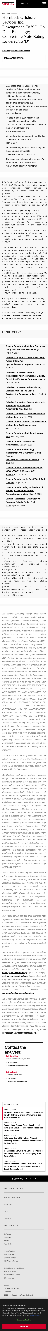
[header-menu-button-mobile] (44, 4)
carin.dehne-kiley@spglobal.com (18, 1065)
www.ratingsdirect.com (17, 976)
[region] (24, 1315)
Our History (7, 1237)
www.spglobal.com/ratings (14, 972)
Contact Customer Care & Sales (14, 1268)
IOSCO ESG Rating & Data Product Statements (18, 1295)
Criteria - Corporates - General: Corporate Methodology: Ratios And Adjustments (25, 405)
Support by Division (10, 1271)
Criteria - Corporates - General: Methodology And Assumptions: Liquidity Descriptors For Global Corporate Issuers (26, 375)
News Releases (9, 1254)
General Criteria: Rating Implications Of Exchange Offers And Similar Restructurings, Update (24, 490)
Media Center (8, 1204)
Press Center (8, 1244)
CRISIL (6, 1211)
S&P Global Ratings (14, 1188)
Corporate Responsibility (11, 1288)
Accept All (24, 1326)
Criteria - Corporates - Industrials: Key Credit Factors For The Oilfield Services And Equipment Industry (24, 390)
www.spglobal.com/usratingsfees (18, 993)
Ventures (6, 1241)
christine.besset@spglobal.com (17, 1082)
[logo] (8, 3)
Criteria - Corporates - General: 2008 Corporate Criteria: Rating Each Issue (23, 502)
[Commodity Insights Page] (26, 1178)
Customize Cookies (24, 1320)
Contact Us (7, 1218)
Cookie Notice (34, 1315)
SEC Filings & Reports (11, 1261)
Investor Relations (9, 1251)
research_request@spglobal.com (20, 1033)
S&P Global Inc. (12, 1225)
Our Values (7, 1234)
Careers (6, 1285)
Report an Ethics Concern (12, 1275)
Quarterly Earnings (10, 1258)
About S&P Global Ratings (12, 1197)
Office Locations (9, 1278)
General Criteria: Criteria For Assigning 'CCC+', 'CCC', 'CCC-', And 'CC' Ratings (24, 471)
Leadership (7, 1292)
